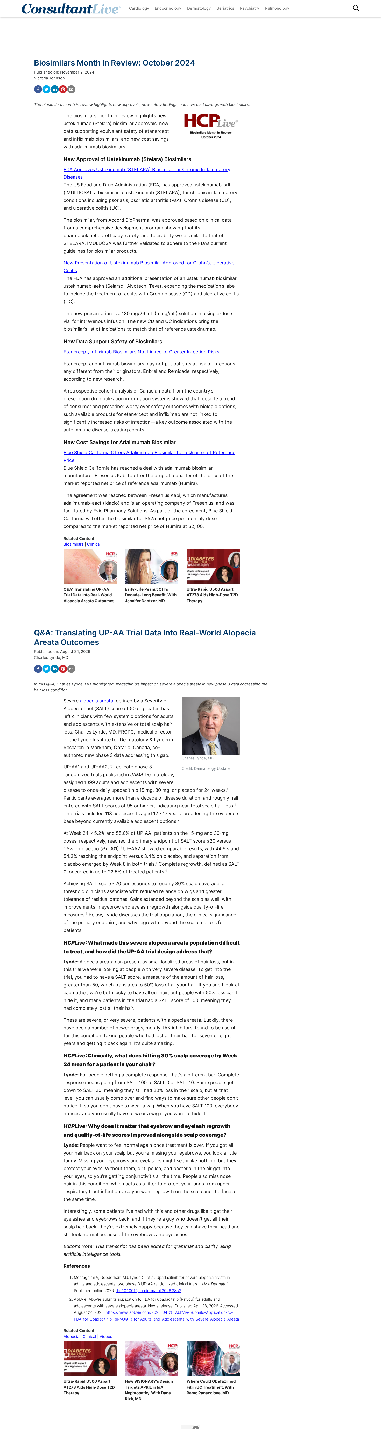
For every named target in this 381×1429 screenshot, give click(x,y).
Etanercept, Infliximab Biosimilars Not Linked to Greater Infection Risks (141, 351)
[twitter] (46, 89)
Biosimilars (74, 544)
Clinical (94, 544)
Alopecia (71, 1336)
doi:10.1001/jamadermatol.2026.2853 (148, 1290)
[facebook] (38, 89)
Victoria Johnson (49, 78)
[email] (71, 89)
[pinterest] (63, 89)
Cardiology (139, 8)
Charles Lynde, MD (51, 657)
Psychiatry (249, 8)
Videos (106, 1336)
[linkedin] (55, 89)
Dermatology (199, 8)
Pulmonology (277, 8)
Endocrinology (168, 8)
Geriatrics (225, 8)
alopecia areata (96, 700)
